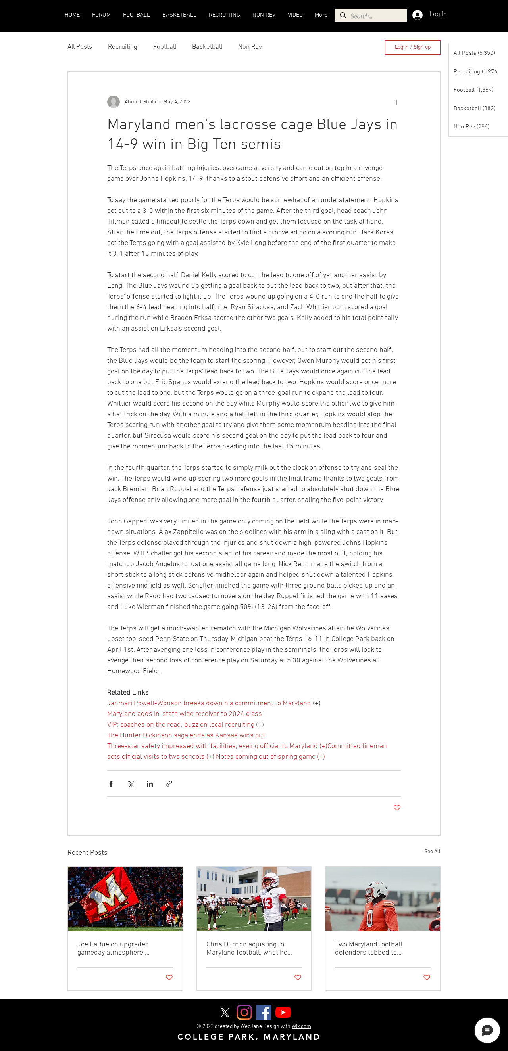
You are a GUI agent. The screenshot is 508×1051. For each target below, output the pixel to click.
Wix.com (301, 1026)
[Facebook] (263, 1012)
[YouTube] (283, 1012)
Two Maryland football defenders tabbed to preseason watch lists (368, 948)
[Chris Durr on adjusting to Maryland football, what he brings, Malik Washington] (254, 899)
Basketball (207, 47)
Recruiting (122, 47)
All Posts (79, 47)
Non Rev (250, 47)
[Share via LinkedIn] (150, 783)
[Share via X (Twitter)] (130, 783)
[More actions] (396, 102)
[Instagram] (244, 1012)
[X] (225, 1012)
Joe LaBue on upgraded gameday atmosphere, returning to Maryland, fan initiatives (117, 948)
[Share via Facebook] (111, 783)
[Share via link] (169, 783)
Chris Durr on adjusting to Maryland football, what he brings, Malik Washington (246, 948)
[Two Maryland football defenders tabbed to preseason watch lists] (382, 899)
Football (164, 47)
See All (432, 851)
